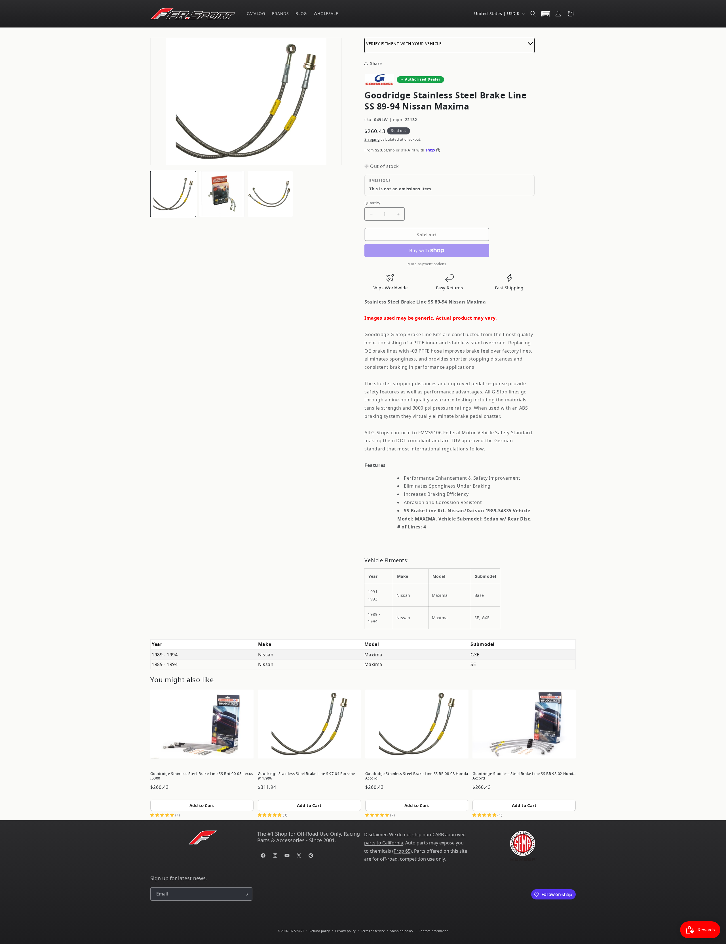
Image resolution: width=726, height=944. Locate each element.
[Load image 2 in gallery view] (221, 194)
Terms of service (373, 930)
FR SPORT (297, 931)
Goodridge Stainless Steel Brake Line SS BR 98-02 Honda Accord (523, 776)
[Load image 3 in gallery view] (270, 194)
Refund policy (319, 930)
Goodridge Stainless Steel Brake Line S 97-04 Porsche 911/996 (306, 776)
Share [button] (376, 63)
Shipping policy (401, 930)
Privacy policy (345, 930)
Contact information (434, 930)
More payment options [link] (427, 264)
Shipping (372, 139)
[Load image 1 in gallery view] (173, 194)
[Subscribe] (246, 894)
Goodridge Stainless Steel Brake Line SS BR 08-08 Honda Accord (416, 776)
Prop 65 (402, 851)
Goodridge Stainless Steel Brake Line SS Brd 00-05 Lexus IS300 (201, 776)
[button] (533, 13)
